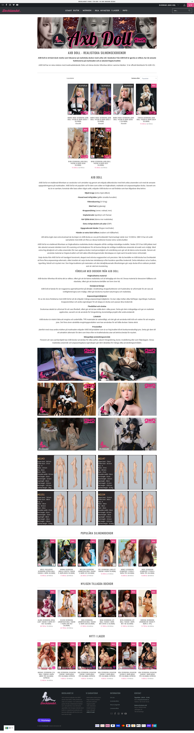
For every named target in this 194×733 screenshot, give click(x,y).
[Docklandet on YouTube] (17, 5)
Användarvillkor (114, 701)
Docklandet (45, 726)
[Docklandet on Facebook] (6, 5)
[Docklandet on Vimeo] (13, 5)
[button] (77, 10)
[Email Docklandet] (3, 5)
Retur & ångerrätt (115, 705)
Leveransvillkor (114, 708)
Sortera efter (135, 78)
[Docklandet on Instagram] (10, 5)
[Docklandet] (11, 10)
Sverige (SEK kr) (167, 5)
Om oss (112, 697)
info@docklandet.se (143, 699)
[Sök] (189, 10)
